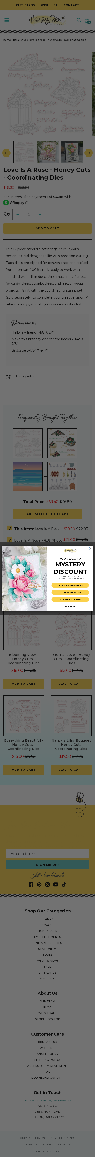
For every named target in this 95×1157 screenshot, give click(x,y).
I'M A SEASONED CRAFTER (70, 592)
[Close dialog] (90, 548)
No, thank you (70, 606)
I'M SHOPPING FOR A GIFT (70, 599)
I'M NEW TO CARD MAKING (70, 585)
